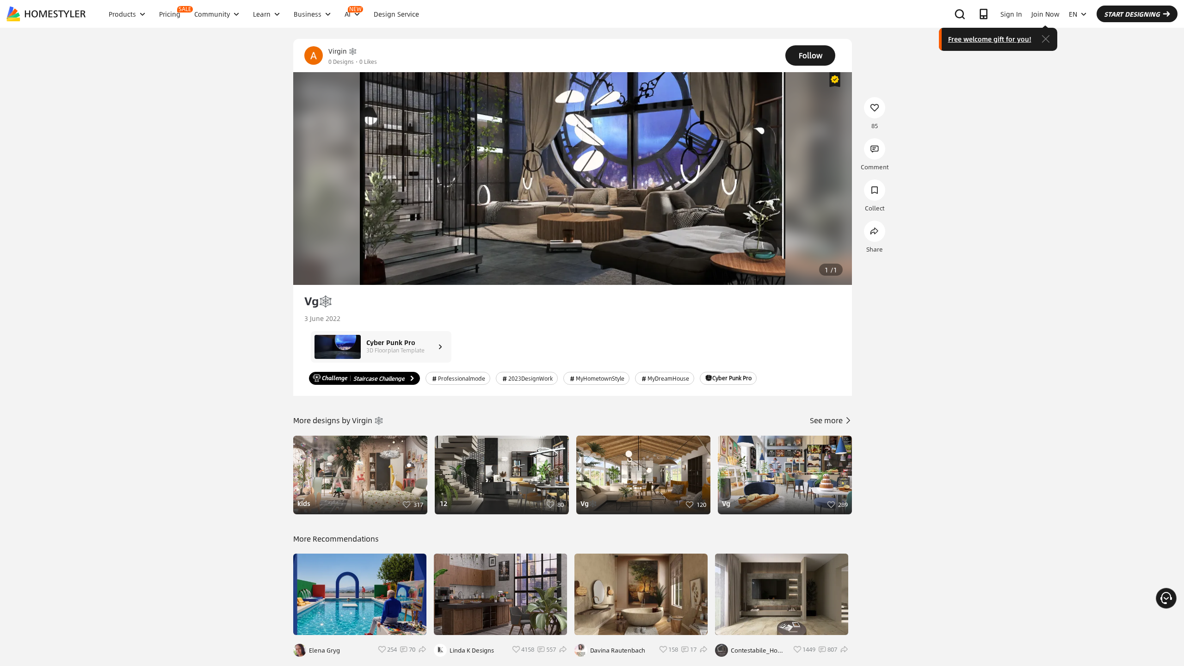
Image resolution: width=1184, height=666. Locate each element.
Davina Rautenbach (617, 650)
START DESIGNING (1132, 14)
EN (1073, 14)
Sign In (1011, 14)
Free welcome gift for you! (989, 38)
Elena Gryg (324, 650)
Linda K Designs (472, 650)
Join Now (1045, 14)
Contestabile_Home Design (759, 650)
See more (827, 420)
